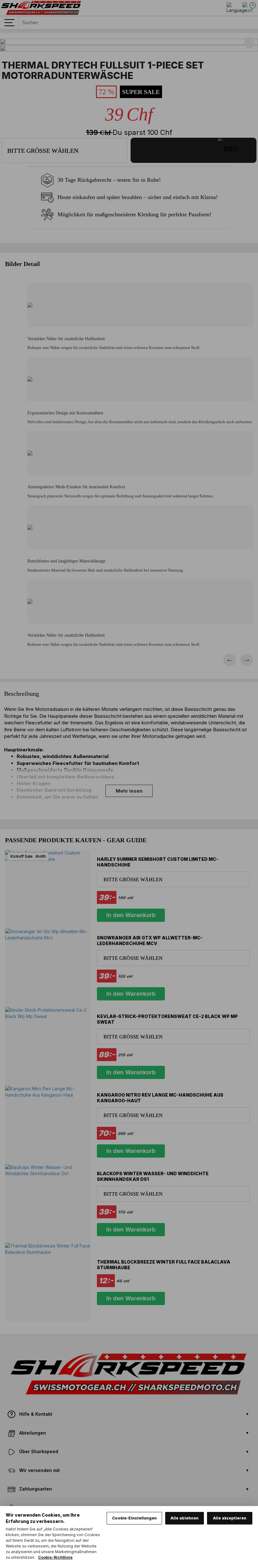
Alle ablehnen (185, 1518)
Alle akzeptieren (229, 1518)
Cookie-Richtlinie (55, 1557)
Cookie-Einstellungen (134, 1518)
